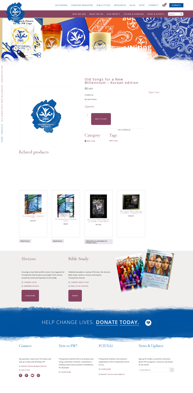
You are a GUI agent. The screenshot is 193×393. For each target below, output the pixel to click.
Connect (153, 5)
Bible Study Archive (79, 286)
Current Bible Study (80, 282)
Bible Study (104, 5)
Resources (120, 5)
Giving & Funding (134, 14)
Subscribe (30, 296)
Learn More (66, 372)
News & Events (155, 14)
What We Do (96, 14)
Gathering (61, 5)
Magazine (82, 5)
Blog (132, 5)
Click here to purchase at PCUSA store (96, 242)
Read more (25, 241)
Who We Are (79, 14)
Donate (176, 5)
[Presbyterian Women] (15, 12)
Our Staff (25, 370)
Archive (31, 286)
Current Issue (30, 282)
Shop (142, 5)
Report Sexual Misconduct (113, 374)
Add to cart (101, 119)
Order (75, 296)
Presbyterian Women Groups (34, 366)
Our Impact (113, 14)
